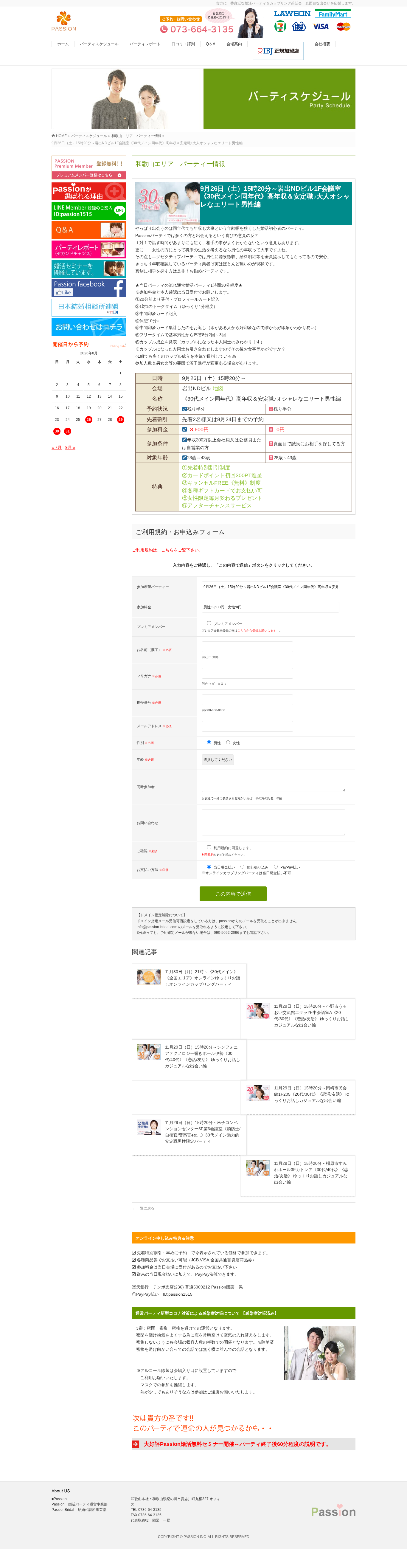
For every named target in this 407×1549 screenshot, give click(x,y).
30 (57, 431)
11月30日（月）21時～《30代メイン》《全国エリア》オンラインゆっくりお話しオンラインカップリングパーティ (202, 978)
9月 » (70, 447)
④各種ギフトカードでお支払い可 (222, 491)
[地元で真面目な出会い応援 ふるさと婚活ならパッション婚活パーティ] (64, 28)
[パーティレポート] (89, 249)
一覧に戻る (143, 1208)
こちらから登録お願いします (258, 630)
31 (68, 431)
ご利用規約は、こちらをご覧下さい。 (167, 550)
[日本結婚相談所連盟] (89, 308)
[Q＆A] (89, 230)
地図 (218, 388)
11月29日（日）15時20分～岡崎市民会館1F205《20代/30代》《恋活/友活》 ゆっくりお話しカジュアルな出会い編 (311, 1094)
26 (89, 420)
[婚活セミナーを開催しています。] (89, 269)
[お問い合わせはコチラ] (89, 327)
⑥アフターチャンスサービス (217, 505)
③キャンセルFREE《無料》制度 (221, 483)
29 (121, 420)
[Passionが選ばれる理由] (89, 191)
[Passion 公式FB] (89, 288)
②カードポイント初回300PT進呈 (222, 475)
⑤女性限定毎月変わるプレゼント (222, 498)
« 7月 (57, 447)
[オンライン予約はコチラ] (89, 167)
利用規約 (208, 854)
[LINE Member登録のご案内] (89, 211)
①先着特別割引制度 (206, 468)
